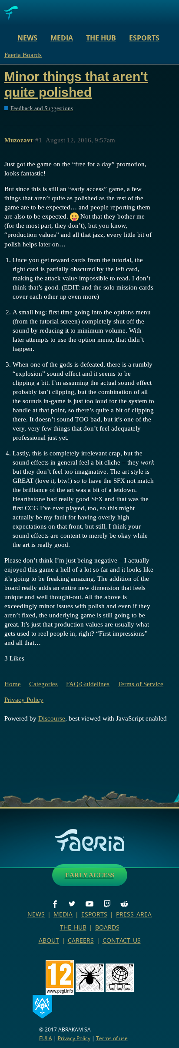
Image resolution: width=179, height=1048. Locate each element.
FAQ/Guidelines (87, 684)
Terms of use (112, 1038)
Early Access (89, 875)
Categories (43, 684)
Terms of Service (140, 684)
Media (61, 38)
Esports (144, 38)
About (49, 940)
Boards (107, 927)
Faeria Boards (23, 54)
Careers (81, 940)
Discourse (51, 718)
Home (12, 684)
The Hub (101, 38)
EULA (45, 1038)
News (27, 38)
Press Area (134, 914)
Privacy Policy (23, 699)
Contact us (122, 940)
